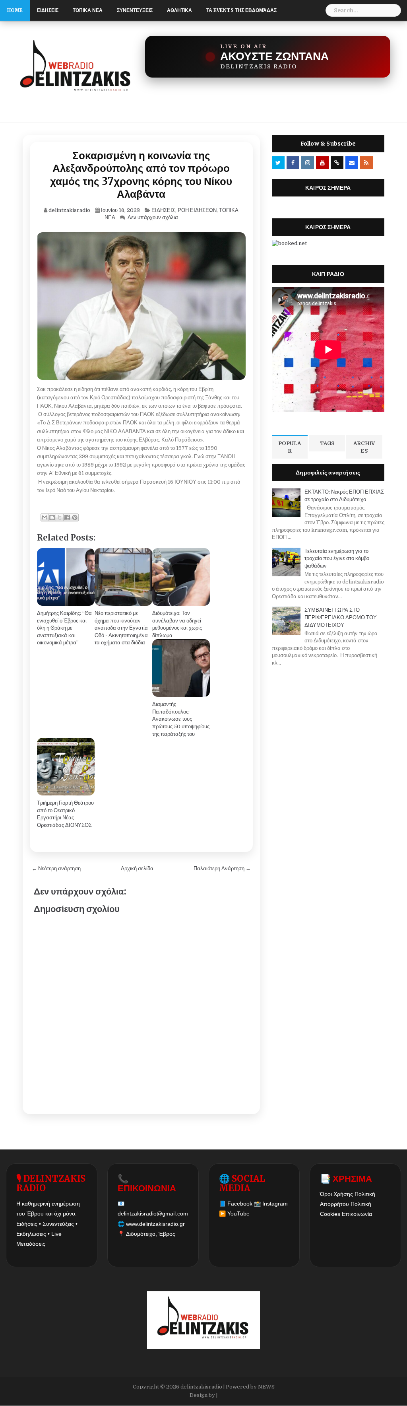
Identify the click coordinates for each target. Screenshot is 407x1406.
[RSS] (366, 162)
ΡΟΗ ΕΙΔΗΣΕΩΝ (197, 210)
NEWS (266, 1387)
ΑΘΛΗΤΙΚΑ (179, 10)
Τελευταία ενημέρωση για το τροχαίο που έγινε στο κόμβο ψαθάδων (336, 558)
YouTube (238, 1213)
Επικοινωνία (357, 1214)
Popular (289, 447)
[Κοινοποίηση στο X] (60, 517)
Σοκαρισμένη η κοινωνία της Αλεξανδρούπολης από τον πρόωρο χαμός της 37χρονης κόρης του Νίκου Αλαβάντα (141, 175)
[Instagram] (307, 162)
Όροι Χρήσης (336, 1194)
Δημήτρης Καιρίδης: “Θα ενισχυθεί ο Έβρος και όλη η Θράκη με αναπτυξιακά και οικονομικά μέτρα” (64, 628)
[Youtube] (322, 162)
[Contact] (351, 162)
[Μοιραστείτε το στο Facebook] (67, 517)
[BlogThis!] (52, 517)
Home (15, 10)
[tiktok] (337, 162)
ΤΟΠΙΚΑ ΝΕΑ (88, 10)
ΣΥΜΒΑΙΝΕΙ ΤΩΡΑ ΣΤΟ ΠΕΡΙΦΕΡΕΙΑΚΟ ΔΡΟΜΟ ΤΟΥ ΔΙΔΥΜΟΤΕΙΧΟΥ (340, 617)
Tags (327, 443)
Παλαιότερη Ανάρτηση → (222, 868)
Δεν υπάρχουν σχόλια (153, 217)
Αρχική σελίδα (137, 868)
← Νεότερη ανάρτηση (56, 868)
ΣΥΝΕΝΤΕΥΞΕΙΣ (135, 10)
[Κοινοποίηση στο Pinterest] (75, 517)
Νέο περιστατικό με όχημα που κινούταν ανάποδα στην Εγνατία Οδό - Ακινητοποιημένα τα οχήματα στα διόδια (121, 628)
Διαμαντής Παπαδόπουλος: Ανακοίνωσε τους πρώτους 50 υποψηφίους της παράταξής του (180, 719)
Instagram (275, 1203)
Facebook (239, 1203)
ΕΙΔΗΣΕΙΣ (47, 10)
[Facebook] (293, 162)
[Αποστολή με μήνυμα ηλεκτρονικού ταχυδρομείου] (44, 517)
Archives (364, 447)
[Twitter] (278, 162)
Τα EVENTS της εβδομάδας (241, 10)
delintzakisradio (201, 1387)
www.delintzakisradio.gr (155, 1224)
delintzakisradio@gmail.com (153, 1213)
